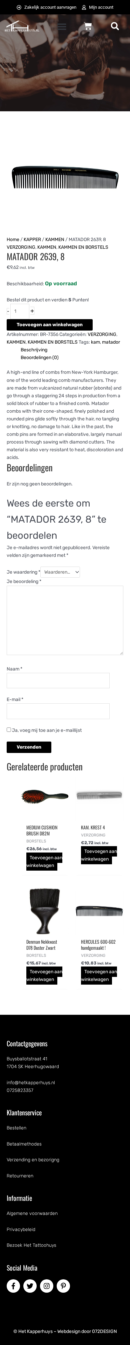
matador (111, 342)
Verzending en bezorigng (33, 1160)
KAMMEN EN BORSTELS (83, 247)
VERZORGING (21, 247)
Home (13, 239)
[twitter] (31, 1286)
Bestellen (16, 1128)
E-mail (15, 699)
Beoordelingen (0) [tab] (40, 357)
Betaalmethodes (24, 1144)
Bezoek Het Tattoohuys (31, 1245)
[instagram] (47, 1286)
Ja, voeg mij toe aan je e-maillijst (46, 730)
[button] (61, 26)
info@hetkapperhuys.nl (31, 1083)
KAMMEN (54, 239)
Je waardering (23, 572)
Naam (14, 669)
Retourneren (20, 1176)
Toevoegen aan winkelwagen (50, 325)
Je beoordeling (24, 581)
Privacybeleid (21, 1229)
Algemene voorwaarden (32, 1213)
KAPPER (32, 239)
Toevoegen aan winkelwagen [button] (44, 861)
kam (95, 342)
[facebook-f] (14, 1286)
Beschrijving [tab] (34, 350)
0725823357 (20, 1090)
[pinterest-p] (64, 1286)
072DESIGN (104, 1331)
